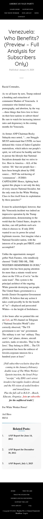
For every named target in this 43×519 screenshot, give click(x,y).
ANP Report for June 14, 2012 (20, 437)
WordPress (19, 513)
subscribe (35, 396)
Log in (25, 513)
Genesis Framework (33, 511)
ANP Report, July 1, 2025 (20, 463)
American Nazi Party (21, 3)
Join (25, 396)
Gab (7, 319)
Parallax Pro (21, 511)
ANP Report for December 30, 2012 (21, 451)
